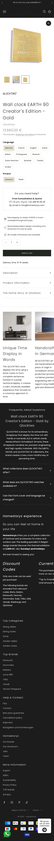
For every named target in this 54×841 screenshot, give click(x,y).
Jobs (5, 751)
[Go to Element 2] (16, 80)
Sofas (5, 636)
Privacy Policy (9, 784)
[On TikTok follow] (26, 802)
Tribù (5, 679)
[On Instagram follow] (11, 802)
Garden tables (10, 641)
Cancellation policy (12, 717)
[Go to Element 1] (7, 80)
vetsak (6, 684)
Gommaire (8, 665)
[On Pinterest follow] (19, 802)
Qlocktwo (9, 124)
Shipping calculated (25, 134)
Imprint (6, 770)
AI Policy (7, 794)
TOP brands (9, 789)
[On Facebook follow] (4, 802)
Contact (7, 708)
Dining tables (9, 626)
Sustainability (9, 780)
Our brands (8, 741)
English (36, 810)
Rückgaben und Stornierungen (18, 727)
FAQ (5, 703)
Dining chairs (9, 631)
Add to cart (27, 253)
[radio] (8, 148)
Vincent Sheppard (12, 689)
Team (6, 756)
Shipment (8, 722)
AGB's (5, 775)
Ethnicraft (8, 660)
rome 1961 (8, 674)
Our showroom (10, 746)
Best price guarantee (13, 713)
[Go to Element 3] (25, 80)
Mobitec (7, 669)
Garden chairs (10, 645)
